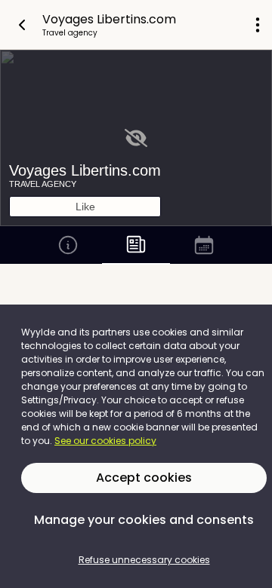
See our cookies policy (105, 440)
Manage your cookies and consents (144, 519)
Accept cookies (144, 477)
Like (85, 207)
